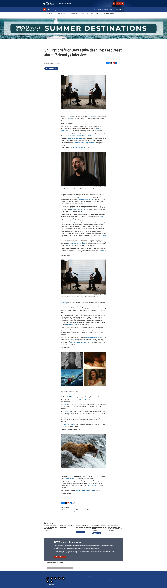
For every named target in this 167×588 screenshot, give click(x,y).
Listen (44, 13)
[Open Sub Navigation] (47, 13)
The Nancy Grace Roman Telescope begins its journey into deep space (51, 527)
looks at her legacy (92, 485)
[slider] (50, 9)
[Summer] (83, 28)
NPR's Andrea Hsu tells (87, 199)
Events (82, 13)
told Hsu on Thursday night (78, 209)
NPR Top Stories (73, 497)
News (50, 13)
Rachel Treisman (52, 62)
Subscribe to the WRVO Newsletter (55, 562)
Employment (90, 576)
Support (89, 13)
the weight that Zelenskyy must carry (94, 337)
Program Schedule (60, 13)
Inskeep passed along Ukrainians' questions (84, 142)
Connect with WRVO (107, 13)
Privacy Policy (108, 579)
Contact (89, 579)
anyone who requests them (94, 481)
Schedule (73, 579)
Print (121, 63)
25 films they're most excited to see (88, 400)
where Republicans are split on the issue (80, 135)
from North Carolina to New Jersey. (76, 243)
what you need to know (71, 478)
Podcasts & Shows (73, 13)
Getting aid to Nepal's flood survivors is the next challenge (83, 526)
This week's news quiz (69, 424)
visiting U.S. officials (72, 324)
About (72, 576)
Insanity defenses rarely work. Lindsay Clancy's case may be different (99, 527)
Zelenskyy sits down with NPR (78, 147)
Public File (107, 576)
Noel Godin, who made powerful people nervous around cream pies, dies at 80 (115, 527)
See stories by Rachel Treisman (69, 512)
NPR (66, 497)
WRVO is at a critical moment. (68, 542)
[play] (45, 9)
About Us (97, 13)
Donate (121, 3)
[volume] (48, 9)
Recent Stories (48, 523)
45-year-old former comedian (78, 342)
